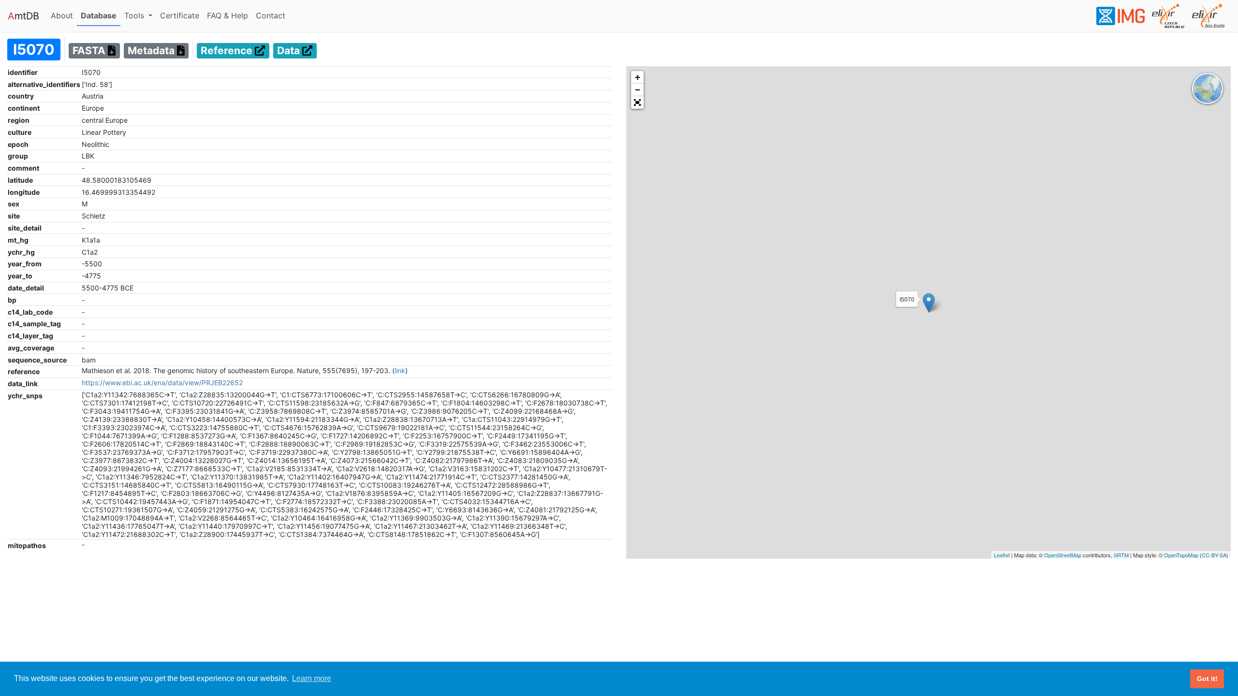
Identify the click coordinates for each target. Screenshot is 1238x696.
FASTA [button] (90, 51)
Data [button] (289, 51)
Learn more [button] (311, 678)
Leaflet (1002, 555)
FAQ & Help (229, 15)
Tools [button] (135, 15)
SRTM (1121, 555)
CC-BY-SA (1214, 555)
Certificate (179, 15)
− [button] (637, 90)
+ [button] (637, 77)
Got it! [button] (1207, 678)
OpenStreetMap (1062, 555)
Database (100, 15)
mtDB (23, 16)
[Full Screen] (637, 102)
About (64, 15)
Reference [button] (228, 51)
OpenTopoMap (1181, 555)
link (400, 370)
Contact (272, 15)
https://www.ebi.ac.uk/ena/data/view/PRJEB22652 (162, 382)
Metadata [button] (152, 51)
